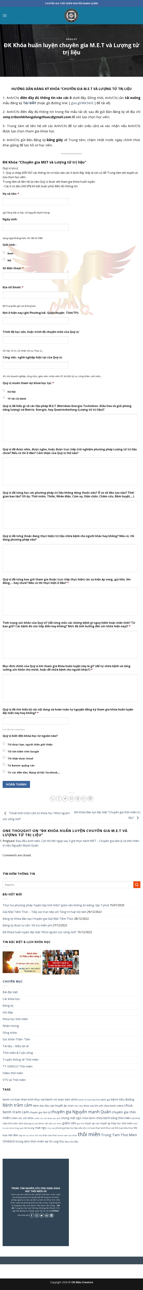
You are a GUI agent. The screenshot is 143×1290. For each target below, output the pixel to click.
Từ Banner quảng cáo (21, 765)
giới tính (80, 1123)
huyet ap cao (92, 1123)
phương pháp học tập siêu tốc (70, 1128)
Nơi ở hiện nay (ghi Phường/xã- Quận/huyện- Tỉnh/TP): (41, 313)
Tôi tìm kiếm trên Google (23, 751)
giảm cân (69, 1123)
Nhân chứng (11, 1026)
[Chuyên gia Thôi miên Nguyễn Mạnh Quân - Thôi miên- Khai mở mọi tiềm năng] (71, 16)
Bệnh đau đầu (41, 1105)
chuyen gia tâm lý (40, 1112)
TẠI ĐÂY (29, 103)
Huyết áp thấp (108, 1123)
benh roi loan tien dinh (61, 1099)
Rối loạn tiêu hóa (124, 1128)
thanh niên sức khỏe (67, 1135)
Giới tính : (9, 245)
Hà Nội (11, 391)
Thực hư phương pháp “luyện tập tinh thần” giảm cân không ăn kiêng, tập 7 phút (56, 905)
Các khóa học (11, 999)
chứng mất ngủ (71, 1118)
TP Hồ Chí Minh (16, 398)
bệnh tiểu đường (122, 1099)
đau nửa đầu (71, 1141)
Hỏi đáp (8, 1012)
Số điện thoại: (13, 268)
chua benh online (113, 1105)
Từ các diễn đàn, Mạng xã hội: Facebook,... (33, 772)
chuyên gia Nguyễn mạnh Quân (81, 1111)
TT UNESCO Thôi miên (17, 1066)
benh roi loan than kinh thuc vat (24, 1099)
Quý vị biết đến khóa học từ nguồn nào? (30, 736)
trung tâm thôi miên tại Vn (34, 1141)
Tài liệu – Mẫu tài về (16, 1046)
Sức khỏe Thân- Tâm (16, 1039)
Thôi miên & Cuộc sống (18, 1053)
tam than (52, 1135)
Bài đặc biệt (10, 992)
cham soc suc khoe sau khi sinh (85, 1105)
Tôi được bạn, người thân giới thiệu (29, 744)
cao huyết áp (58, 1105)
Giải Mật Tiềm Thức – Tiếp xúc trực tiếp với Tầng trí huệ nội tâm (44, 912)
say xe (22, 1135)
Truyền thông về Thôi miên (21, 1060)
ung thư (58, 1141)
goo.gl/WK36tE (82, 103)
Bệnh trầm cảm (17, 1105)
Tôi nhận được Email (20, 758)
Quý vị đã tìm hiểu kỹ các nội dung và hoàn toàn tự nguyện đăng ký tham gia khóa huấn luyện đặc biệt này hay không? (68, 711)
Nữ (9, 260)
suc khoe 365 (32, 1135)
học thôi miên (125, 1123)
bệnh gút (105, 1099)
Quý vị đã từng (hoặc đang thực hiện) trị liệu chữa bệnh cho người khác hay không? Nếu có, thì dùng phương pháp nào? (68, 538)
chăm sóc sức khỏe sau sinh (47, 1118)
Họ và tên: (11, 194)
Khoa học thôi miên (15, 1019)
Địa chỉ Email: (13, 287)
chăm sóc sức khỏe (22, 1118)
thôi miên (89, 1134)
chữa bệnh (88, 1118)
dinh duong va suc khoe (31, 1123)
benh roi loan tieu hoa (89, 1099)
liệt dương (29, 1128)
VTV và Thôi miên (14, 1080)
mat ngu (41, 1128)
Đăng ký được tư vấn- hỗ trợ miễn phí (27, 925)
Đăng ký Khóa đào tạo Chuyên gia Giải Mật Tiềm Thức (38, 919)
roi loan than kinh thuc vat (100, 1128)
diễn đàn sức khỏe (53, 1123)
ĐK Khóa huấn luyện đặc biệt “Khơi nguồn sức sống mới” (40, 932)
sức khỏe (43, 1135)
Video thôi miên (13, 1073)
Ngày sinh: (10, 219)
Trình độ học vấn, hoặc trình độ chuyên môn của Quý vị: (41, 332)
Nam (10, 253)
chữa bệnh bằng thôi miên (113, 1118)
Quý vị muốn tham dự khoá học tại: (28, 383)
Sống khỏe (10, 1033)
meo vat (51, 1128)
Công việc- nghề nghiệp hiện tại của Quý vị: (32, 357)
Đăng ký (71, 39)
